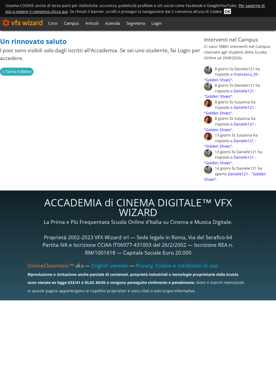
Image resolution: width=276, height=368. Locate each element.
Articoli (92, 23)
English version (109, 265)
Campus (71, 23)
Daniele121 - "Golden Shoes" (230, 93)
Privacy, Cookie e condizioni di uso (177, 265)
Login (156, 23)
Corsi (52, 23)
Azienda (112, 23)
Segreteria (135, 23)
